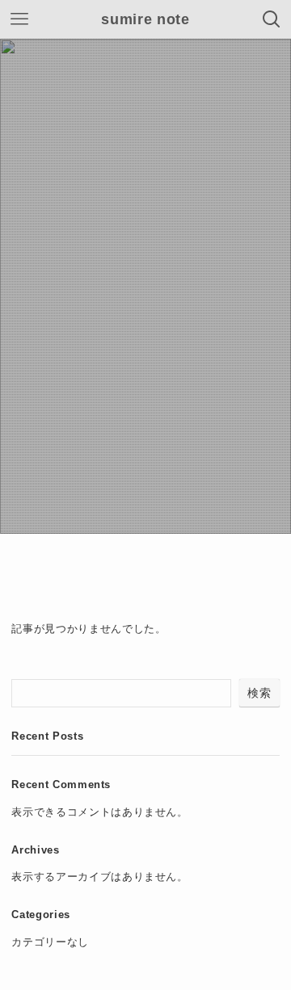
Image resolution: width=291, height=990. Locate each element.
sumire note (145, 19)
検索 (259, 692)
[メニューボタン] (19, 19)
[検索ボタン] (271, 19)
